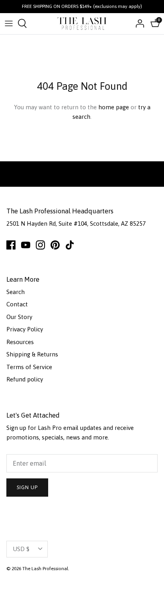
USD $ (21, 549)
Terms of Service (29, 367)
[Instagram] (40, 245)
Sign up (27, 487)
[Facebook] (11, 245)
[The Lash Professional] (82, 23)
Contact (17, 304)
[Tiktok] (69, 245)
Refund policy (24, 379)
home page (113, 107)
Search (15, 291)
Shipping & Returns (32, 354)
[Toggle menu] (9, 23)
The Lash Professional (45, 568)
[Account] (137, 23)
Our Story (19, 316)
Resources (20, 342)
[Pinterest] (55, 245)
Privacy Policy (24, 329)
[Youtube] (25, 245)
